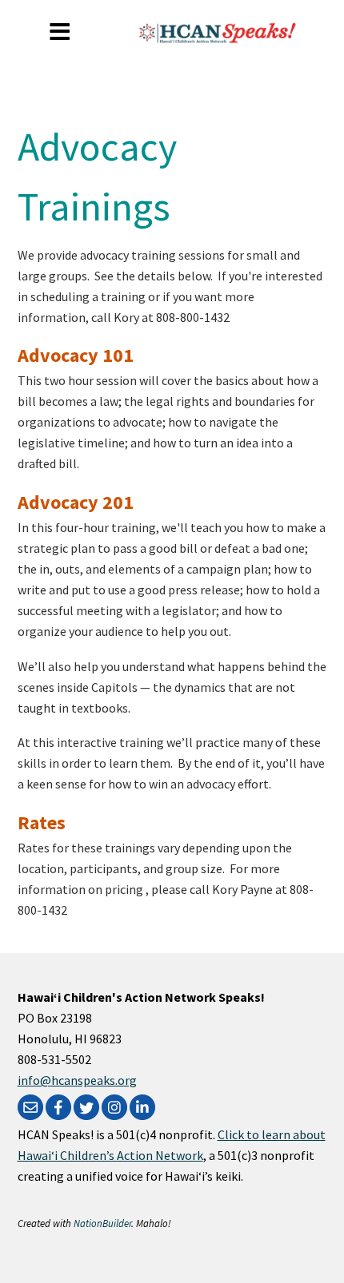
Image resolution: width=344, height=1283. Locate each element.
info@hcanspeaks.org (77, 1080)
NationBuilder (102, 1223)
